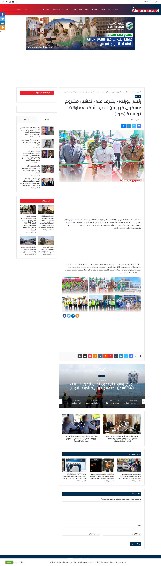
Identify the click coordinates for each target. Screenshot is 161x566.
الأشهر (47, 119)
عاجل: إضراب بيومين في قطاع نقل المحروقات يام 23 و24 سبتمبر (28, 249)
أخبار (109, 9)
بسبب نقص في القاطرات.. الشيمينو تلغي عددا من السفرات (46, 249)
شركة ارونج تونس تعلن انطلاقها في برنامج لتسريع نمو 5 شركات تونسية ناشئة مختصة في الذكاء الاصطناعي (102, 476)
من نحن (47, 9)
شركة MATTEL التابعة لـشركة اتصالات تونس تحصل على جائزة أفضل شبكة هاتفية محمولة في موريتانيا (74, 476)
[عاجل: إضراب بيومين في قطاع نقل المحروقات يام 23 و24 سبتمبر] (28, 240)
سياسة (103, 9)
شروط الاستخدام (81, 562)
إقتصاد (95, 9)
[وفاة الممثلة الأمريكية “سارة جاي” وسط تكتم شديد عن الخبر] (48, 143)
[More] (77, 316)
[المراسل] (145, 9)
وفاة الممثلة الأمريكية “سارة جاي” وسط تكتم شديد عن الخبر (30, 143)
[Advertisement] (80, 69)
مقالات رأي (56, 9)
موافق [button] (9, 562)
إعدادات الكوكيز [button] (18, 562)
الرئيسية (115, 9)
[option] (102, 386)
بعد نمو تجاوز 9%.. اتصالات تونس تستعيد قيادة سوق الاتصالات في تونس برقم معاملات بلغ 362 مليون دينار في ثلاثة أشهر (101, 388)
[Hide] (1, 32)
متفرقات (66, 9)
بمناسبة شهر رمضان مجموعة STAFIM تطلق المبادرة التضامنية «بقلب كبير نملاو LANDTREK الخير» (130, 476)
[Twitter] (69, 316)
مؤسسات (125, 92)
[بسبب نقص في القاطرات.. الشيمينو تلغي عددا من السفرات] (46, 240)
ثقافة (87, 9)
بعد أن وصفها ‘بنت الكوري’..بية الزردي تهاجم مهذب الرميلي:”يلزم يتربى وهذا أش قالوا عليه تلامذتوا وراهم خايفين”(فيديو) (31, 155)
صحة (74, 9)
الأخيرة (26, 119)
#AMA (68, 222)
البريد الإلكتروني (136, 534)
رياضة (80, 9)
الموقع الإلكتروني (94, 534)
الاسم (139, 525)
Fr (39, 9)
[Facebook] (64, 316)
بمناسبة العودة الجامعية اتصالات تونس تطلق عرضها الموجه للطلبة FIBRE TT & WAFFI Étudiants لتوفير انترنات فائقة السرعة (28, 223)
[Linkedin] (73, 316)
